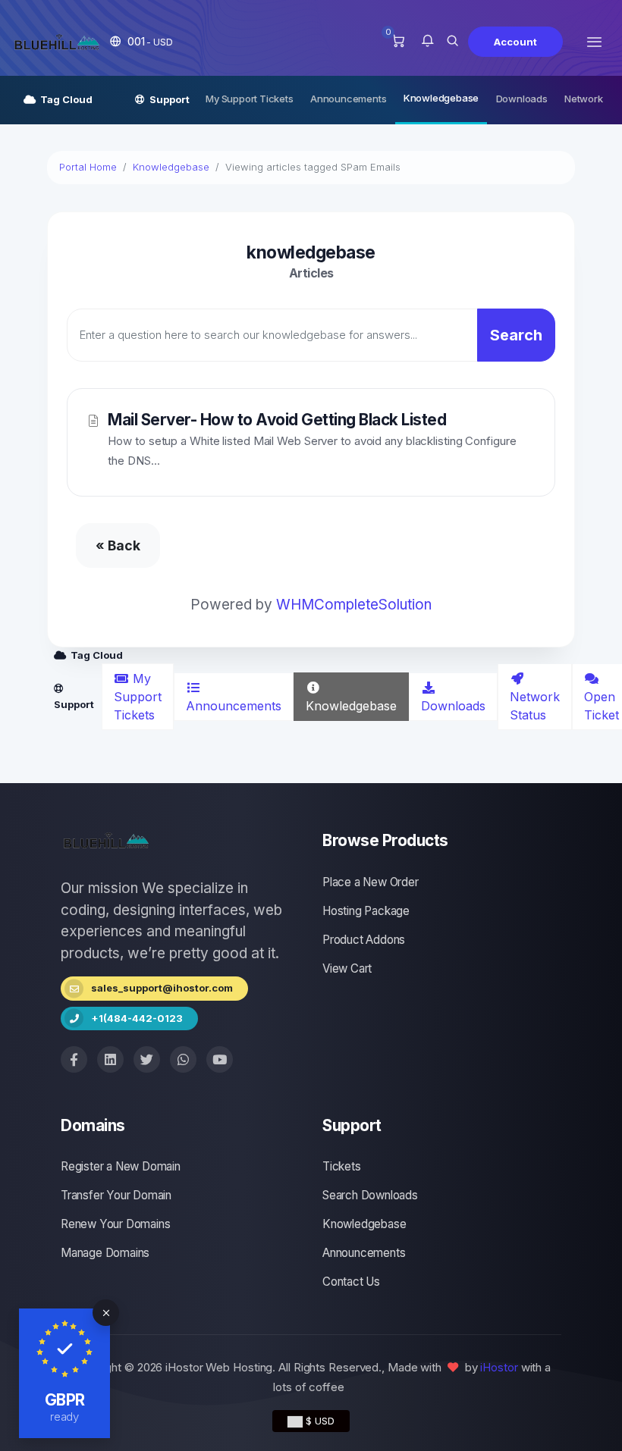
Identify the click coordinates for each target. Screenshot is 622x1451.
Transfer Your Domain (116, 1195)
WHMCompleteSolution (354, 604)
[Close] (106, 1312)
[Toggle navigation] (594, 41)
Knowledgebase (441, 98)
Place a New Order (370, 882)
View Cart (347, 968)
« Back (118, 545)
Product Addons (363, 939)
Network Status (535, 705)
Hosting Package (366, 911)
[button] (141, 41)
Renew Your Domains (115, 1224)
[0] (397, 42)
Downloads (522, 98)
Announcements (348, 98)
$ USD (319, 1421)
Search (516, 335)
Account (515, 42)
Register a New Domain (121, 1166)
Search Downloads (370, 1195)
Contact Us (351, 1281)
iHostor (498, 1367)
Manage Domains (105, 1253)
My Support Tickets (249, 98)
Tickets (341, 1166)
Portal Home (88, 167)
